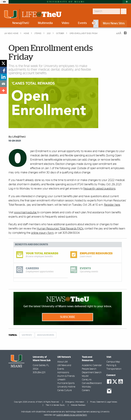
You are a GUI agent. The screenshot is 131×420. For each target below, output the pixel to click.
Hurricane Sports (66, 383)
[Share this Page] (123, 35)
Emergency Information (74, 402)
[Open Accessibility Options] (4, 2)
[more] (3, 90)
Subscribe (67, 317)
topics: (13, 335)
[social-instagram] (109, 391)
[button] (124, 411)
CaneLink (87, 379)
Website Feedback (78, 405)
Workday (86, 387)
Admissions (63, 372)
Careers (86, 390)
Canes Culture (64, 390)
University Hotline (66, 387)
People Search (89, 369)
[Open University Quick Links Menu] (126, 2)
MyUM (85, 376)
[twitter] (3, 63)
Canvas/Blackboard (92, 383)
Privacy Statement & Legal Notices (103, 402)
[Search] (123, 11)
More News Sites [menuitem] (114, 23)
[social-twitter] (115, 381)
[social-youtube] (120, 381)
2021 (48, 33)
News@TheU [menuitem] (20, 23)
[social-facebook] (109, 381)
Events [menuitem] (82, 23)
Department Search (91, 372)
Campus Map (113, 362)
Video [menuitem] (65, 23)
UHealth (61, 379)
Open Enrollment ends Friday (84, 33)
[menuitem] (95, 23)
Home (26, 33)
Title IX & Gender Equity (55, 405)
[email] (3, 83)
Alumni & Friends (66, 376)
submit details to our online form (71, 415)
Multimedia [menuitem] (45, 23)
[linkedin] (3, 76)
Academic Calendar (92, 365)
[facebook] (3, 70)
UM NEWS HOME (11, 33)
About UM (62, 362)
